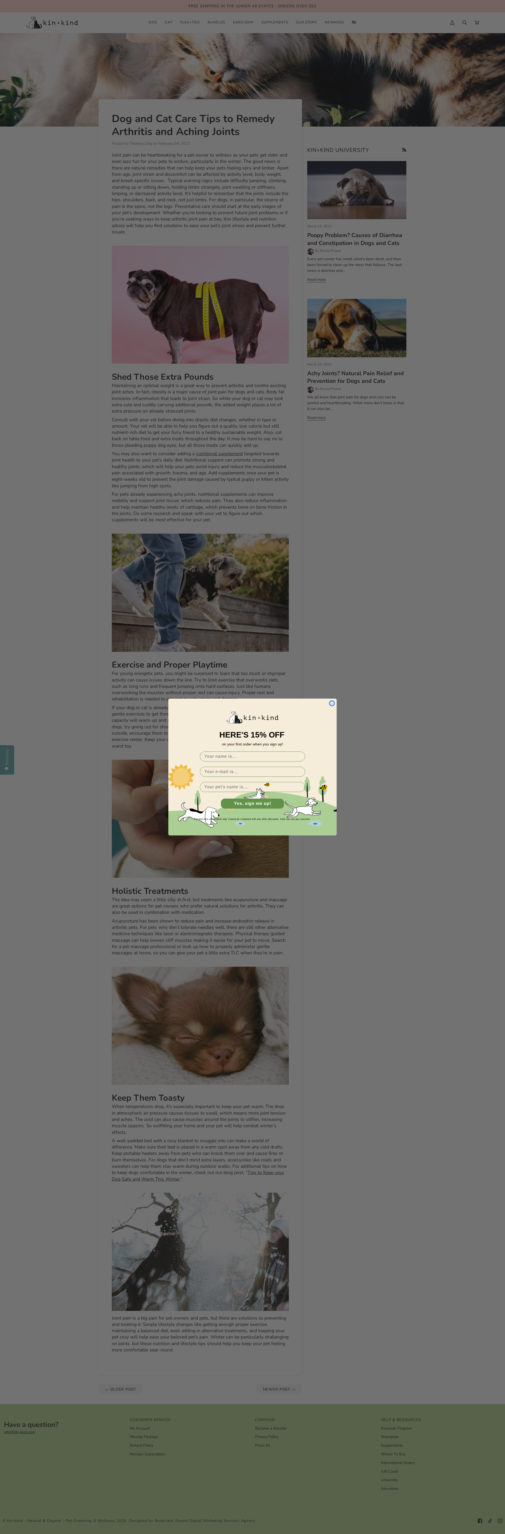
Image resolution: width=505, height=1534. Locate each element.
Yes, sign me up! (252, 803)
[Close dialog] (332, 703)
